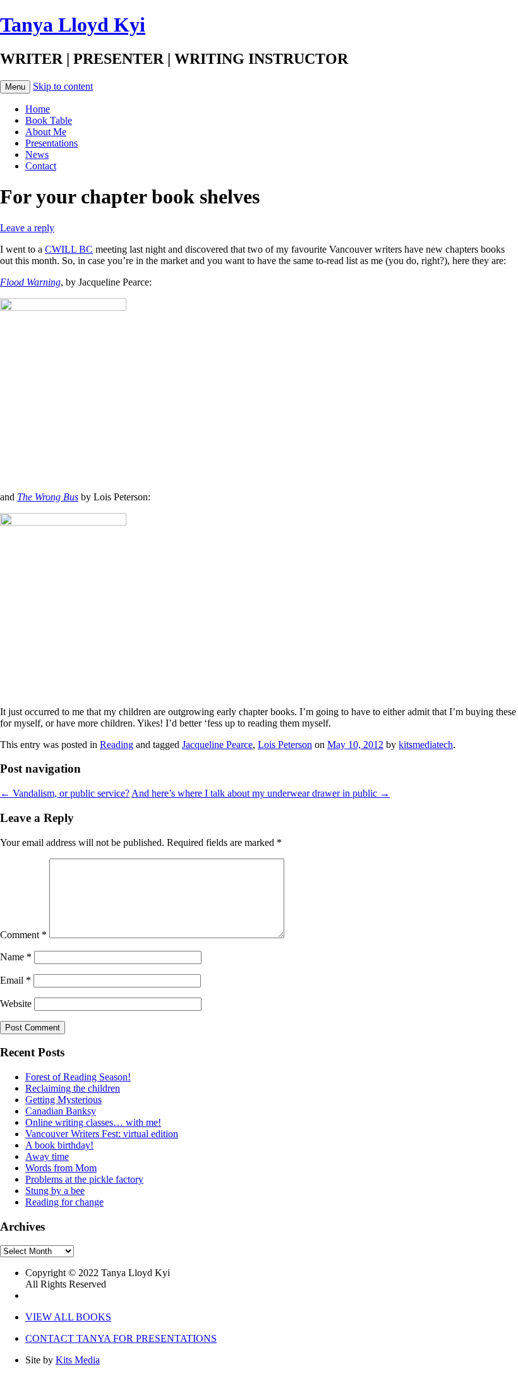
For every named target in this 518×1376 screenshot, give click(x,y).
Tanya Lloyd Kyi (72, 24)
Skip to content (63, 86)
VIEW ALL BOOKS (68, 1317)
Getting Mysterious (63, 1099)
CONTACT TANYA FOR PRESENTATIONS (121, 1338)
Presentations (51, 143)
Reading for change (64, 1202)
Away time (47, 1156)
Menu (15, 87)
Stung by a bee (55, 1190)
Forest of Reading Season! (78, 1076)
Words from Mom (61, 1167)
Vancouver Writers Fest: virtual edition (101, 1133)
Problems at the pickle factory (84, 1179)
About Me (45, 131)
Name (16, 956)
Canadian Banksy (60, 1111)
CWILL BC (69, 249)
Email (15, 980)
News (37, 154)
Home (37, 109)
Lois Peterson (285, 744)
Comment (23, 934)
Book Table (48, 120)
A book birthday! (59, 1145)
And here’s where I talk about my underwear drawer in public (260, 793)
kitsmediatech (426, 744)
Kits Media (78, 1360)
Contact (40, 165)
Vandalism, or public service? (65, 793)
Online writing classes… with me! (93, 1122)
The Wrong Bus (47, 497)
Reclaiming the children (72, 1088)
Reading (116, 744)
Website (16, 1003)
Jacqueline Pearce (217, 744)
